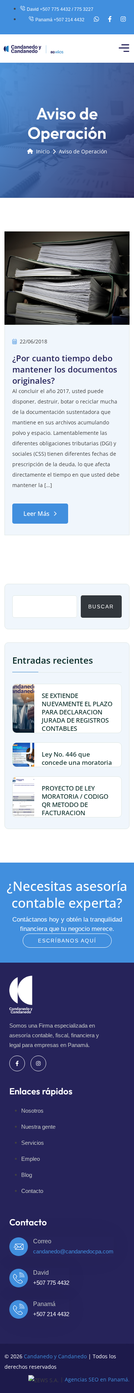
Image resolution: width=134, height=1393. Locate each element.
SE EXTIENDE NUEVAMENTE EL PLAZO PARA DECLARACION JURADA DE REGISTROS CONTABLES (77, 712)
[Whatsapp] (96, 19)
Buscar (101, 607)
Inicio (43, 151)
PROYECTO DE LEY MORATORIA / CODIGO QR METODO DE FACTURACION (75, 800)
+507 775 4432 (51, 1283)
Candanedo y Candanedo (55, 1356)
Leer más (36, 513)
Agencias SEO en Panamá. (97, 1379)
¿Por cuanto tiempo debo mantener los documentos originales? (64, 369)
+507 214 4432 (51, 1314)
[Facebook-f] (110, 19)
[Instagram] (123, 19)
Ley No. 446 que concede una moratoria (77, 758)
